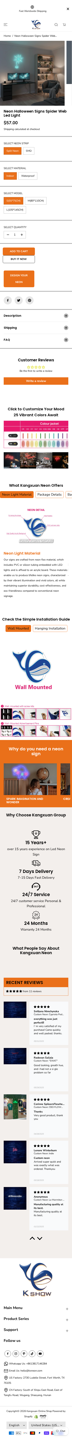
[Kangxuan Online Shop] (36, 24)
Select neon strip (16, 143)
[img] (14, 991)
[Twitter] (19, 300)
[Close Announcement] (68, 9)
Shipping (9, 129)
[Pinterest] (29, 300)
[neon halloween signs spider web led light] (32, 73)
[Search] (56, 25)
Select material (15, 168)
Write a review (36, 381)
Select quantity (15, 227)
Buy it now (19, 259)
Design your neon (19, 279)
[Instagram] (16, 1354)
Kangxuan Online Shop (39, 1411)
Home (7, 36)
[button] (5, 24)
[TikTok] (32, 1354)
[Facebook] (8, 300)
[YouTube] (40, 1354)
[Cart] (64, 25)
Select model (13, 193)
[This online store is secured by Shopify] (40, 1416)
